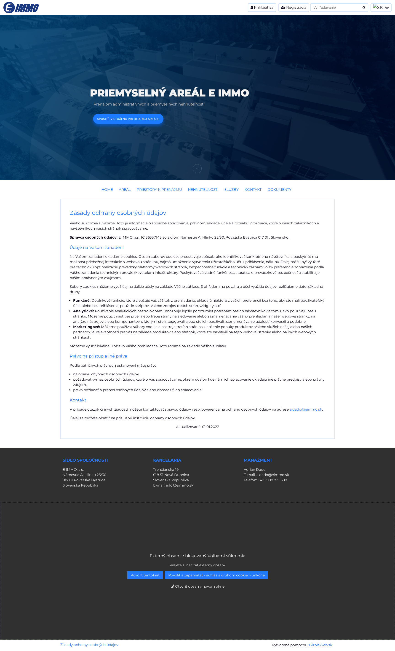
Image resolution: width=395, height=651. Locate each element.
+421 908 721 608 (272, 480)
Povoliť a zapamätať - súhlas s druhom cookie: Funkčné (216, 575)
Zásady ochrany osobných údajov (89, 645)
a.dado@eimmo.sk (306, 409)
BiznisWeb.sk (320, 645)
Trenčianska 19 (166, 469)
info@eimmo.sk (179, 485)
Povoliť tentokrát (145, 575)
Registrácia (295, 7)
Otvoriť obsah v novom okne (199, 586)
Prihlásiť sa (263, 7)
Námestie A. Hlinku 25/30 (84, 475)
